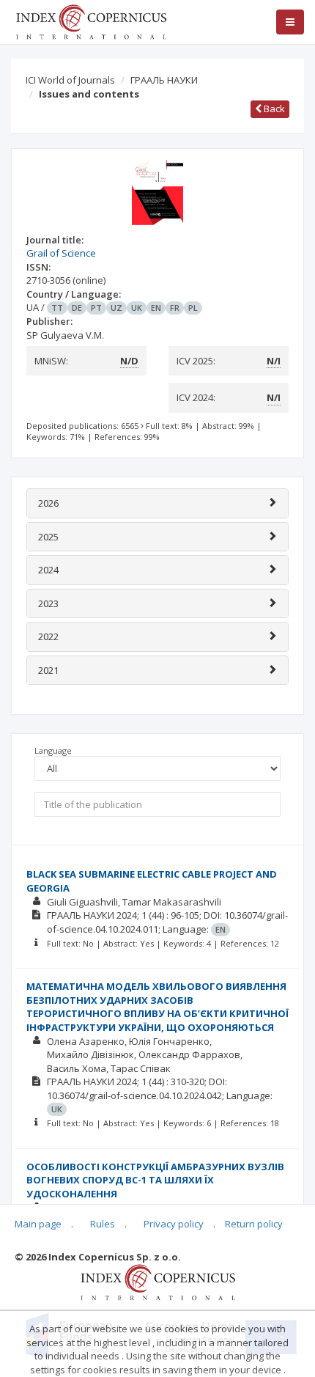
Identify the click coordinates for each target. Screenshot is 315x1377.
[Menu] (290, 22)
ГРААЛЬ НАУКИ (164, 80)
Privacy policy (174, 1223)
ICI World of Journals (70, 80)
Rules (102, 1223)
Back (273, 108)
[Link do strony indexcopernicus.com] (157, 1281)
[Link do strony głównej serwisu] (91, 20)
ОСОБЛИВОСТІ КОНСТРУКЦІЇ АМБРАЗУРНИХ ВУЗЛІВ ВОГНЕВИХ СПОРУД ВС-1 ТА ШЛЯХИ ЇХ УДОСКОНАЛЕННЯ (155, 1180)
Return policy (254, 1223)
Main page (38, 1223)
